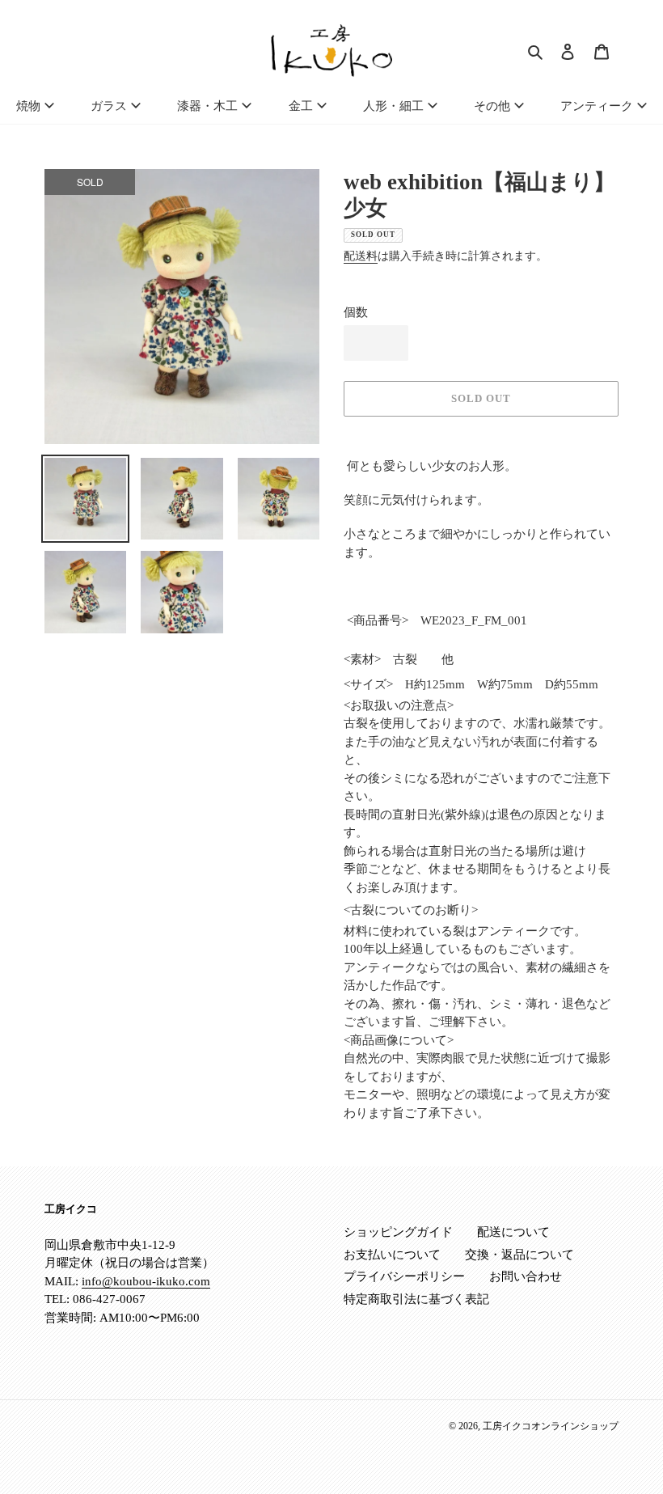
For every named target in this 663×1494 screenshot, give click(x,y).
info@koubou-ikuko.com (146, 1281)
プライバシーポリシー (404, 1276)
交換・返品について (519, 1254)
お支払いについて (392, 1254)
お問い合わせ (525, 1276)
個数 (356, 312)
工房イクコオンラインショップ (551, 1426)
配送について (513, 1231)
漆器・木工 (207, 105)
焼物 (28, 105)
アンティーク (596, 105)
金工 (301, 105)
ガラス (109, 105)
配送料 (361, 256)
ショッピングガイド (398, 1231)
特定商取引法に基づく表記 (416, 1299)
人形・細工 (393, 105)
